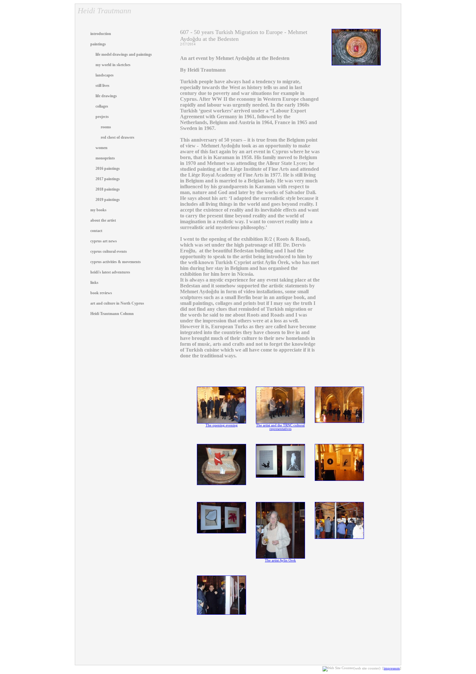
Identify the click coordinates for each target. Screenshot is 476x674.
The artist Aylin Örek (280, 560)
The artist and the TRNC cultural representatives (280, 427)
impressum (392, 668)
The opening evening (222, 425)
